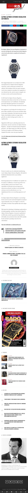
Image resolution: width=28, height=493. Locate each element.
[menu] (3, 2)
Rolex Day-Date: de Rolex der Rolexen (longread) (14, 409)
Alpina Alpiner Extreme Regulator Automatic (12, 22)
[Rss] (22, 1)
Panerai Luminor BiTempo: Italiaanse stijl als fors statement (14, 254)
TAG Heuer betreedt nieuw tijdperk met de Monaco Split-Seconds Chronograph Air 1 (17, 374)
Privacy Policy (20, 489)
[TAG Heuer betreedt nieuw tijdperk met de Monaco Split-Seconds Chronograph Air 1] (4, 374)
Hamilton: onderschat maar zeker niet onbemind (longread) (15, 404)
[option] (14, 292)
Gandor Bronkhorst (13, 21)
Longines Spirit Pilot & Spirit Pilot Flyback (16, 366)
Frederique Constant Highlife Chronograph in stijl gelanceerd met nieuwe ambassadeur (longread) (15, 230)
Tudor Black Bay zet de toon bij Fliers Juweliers (16, 381)
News (4, 14)
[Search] (24, 1)
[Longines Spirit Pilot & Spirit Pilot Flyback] (4, 366)
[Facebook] (14, 1)
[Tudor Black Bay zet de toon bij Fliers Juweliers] (4, 382)
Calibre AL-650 (5, 240)
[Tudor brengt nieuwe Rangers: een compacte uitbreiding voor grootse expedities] (4, 358)
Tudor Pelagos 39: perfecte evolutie (14, 247)
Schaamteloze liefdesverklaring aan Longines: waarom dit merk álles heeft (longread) (14, 394)
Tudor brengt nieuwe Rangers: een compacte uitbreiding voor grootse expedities (16, 359)
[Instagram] (18, 1)
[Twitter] (16, 1)
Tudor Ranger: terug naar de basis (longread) (14, 399)
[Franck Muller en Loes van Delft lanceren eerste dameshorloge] (14, 290)
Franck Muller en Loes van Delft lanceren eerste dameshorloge (12, 299)
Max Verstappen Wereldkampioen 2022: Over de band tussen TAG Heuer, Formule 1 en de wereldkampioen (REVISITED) (14, 415)
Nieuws (9, 14)
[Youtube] (20, 1)
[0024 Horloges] (14, 8)
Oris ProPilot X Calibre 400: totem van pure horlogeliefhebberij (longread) (14, 428)
